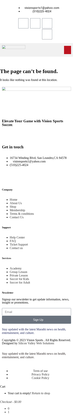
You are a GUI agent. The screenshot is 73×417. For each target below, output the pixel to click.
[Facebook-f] (7, 135)
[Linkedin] (17, 135)
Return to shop (41, 393)
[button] (67, 50)
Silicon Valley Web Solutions (36, 343)
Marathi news (44, 329)
